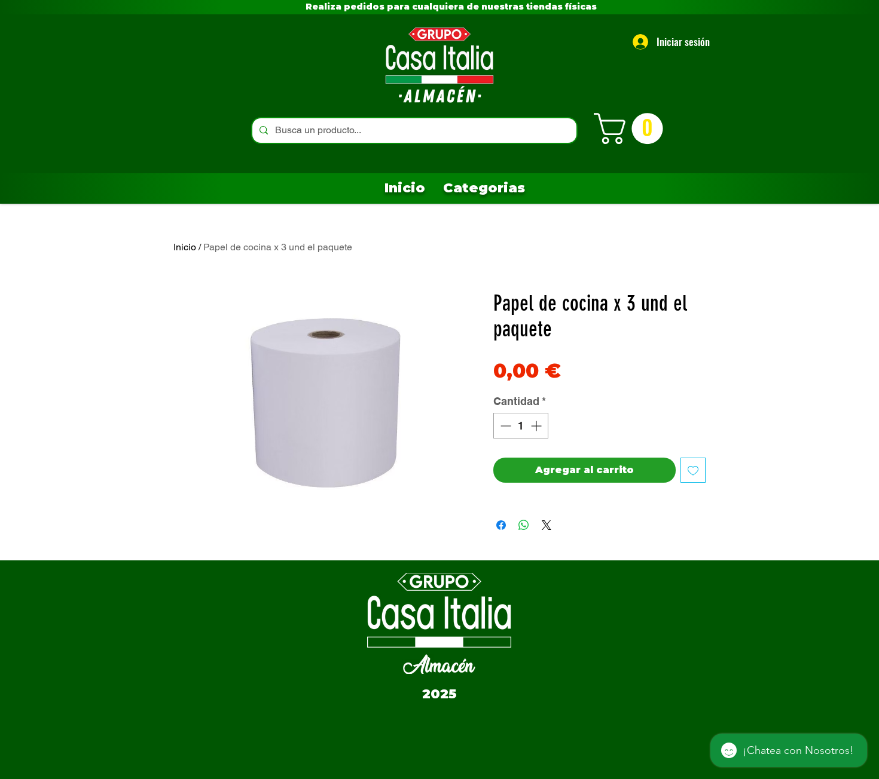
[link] (632, 128)
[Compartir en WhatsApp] (524, 525)
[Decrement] (504, 425)
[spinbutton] (521, 425)
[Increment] (537, 425)
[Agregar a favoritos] (693, 470)
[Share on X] (546, 525)
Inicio (184, 247)
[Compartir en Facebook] (501, 525)
